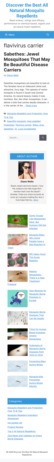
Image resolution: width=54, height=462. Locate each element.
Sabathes (8, 129)
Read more (31, 105)
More (35, 200)
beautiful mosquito (16, 121)
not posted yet (15, 423)
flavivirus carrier (23, 125)
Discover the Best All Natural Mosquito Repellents (27, 11)
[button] (47, 35)
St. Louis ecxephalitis (25, 129)
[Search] (42, 138)
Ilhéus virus (38, 125)
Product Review (15, 427)
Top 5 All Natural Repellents (22, 431)
